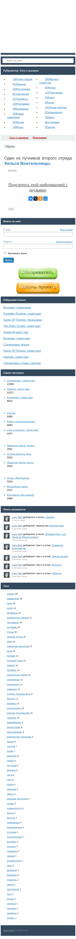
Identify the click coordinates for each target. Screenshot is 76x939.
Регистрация (66, 230)
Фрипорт (57, 564)
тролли (11, 746)
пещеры (11, 908)
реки (9, 641)
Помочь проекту (38, 287)
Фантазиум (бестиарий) (20, 495)
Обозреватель (38, 272)
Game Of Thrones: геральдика (22, 319)
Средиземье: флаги (16, 344)
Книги (49, 97)
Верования (20, 108)
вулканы (11, 841)
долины (11, 846)
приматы (12, 851)
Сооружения (21, 93)
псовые (11, 655)
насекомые (13, 679)
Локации (19, 84)
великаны (12, 612)
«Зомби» (50, 517)
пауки (10, 751)
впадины (12, 755)
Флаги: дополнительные (21, 421)
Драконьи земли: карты (20, 462)
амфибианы (14, 722)
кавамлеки (13, 598)
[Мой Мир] (45, 198)
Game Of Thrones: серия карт (22, 350)
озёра (10, 784)
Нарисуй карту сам (15, 332)
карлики (11, 789)
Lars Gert (17, 517)
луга (9, 894)
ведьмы (11, 770)
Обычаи (18, 122)
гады (9, 865)
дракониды (13, 684)
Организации (53, 112)
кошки (10, 741)
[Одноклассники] (40, 198)
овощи (10, 855)
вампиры (12, 875)
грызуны (11, 717)
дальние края (15, 660)
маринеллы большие (19, 736)
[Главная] (3, 137)
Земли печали (60, 556)
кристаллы (13, 889)
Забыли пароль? (64, 242)
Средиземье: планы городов (22, 363)
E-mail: (7, 229)
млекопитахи (14, 827)
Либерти (57, 573)
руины (10, 898)
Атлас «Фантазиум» (18, 478)
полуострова (14, 836)
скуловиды (13, 622)
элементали (14, 860)
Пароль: (8, 241)
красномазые (14, 732)
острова (11, 832)
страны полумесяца (18, 693)
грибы (10, 760)
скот (9, 779)
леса (9, 774)
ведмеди (12, 870)
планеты (12, 879)
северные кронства (18, 646)
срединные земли (17, 674)
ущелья (11, 903)
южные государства (18, 712)
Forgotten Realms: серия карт (22, 313)
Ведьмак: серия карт (16, 338)
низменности (14, 808)
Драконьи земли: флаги (20, 445)
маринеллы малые (18, 617)
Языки (49, 102)
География (21, 103)
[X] (35, 198)
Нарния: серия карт (16, 356)
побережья (13, 822)
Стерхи (11, 413)
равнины (12, 689)
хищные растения (17, 798)
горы (9, 603)
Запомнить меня (17, 253)
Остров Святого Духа (19, 454)
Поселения (21, 89)
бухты (10, 813)
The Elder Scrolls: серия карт (22, 326)
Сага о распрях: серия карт (23, 430)
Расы (18, 127)
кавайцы (12, 703)
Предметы (20, 98)
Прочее (50, 127)
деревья (11, 670)
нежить (11, 665)
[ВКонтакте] (30, 198)
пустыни (11, 765)
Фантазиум (8, 930)
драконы (12, 913)
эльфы (11, 917)
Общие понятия (56, 107)
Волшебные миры (17, 486)
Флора (50, 87)
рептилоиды (14, 708)
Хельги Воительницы (27, 163)
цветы (10, 794)
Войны (49, 117)
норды (12, 170)
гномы (10, 803)
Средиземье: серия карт (21, 380)
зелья (10, 884)
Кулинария (52, 122)
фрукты (11, 698)
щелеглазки (14, 727)
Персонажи (54, 92)
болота (11, 817)
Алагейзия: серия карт (20, 397)
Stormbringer (56, 525)
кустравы (12, 627)
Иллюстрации (22, 79)
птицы (10, 631)
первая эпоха (15, 636)
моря (10, 608)
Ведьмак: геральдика (17, 307)
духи (9, 651)
